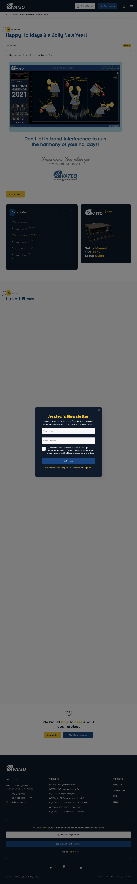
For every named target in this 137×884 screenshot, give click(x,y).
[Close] (99, 410)
